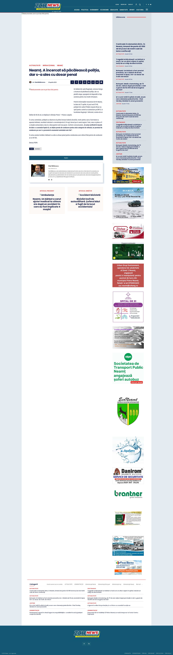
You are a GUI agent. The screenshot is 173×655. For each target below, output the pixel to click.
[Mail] (49, 179)
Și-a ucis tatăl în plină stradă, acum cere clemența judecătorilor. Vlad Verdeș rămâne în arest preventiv (131, 99)
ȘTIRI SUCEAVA (159, 653)
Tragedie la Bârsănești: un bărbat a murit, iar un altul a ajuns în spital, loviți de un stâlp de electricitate (130, 61)
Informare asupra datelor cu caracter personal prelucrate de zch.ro (86, 640)
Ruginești (37, 149)
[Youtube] (151, 5)
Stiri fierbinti (120, 66)
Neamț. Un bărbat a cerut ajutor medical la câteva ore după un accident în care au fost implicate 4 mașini (47, 204)
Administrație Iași (116, 584)
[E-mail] (93, 82)
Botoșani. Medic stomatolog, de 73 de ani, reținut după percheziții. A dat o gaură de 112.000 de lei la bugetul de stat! (131, 87)
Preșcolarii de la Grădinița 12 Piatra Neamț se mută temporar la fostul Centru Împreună (113, 613)
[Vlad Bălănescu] (30, 82)
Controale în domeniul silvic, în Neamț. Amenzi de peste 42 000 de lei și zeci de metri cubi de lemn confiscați (130, 47)
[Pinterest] (80, 82)
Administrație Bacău (90, 584)
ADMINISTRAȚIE (78, 584)
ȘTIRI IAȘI (144, 653)
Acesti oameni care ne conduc (55, 584)
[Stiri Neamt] (47, 6)
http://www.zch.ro (52, 168)
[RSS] (148, 5)
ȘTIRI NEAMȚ (151, 653)
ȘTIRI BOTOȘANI (136, 653)
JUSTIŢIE (118, 103)
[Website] (51, 179)
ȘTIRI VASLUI (168, 653)
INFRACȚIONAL (49, 65)
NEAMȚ (60, 65)
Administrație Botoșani (104, 584)
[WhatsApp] (84, 82)
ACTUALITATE (34, 65)
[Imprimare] (97, 82)
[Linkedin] (89, 82)
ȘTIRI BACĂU (128, 653)
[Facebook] (146, 5)
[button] (140, 4)
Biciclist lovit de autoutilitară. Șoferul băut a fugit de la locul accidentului (85, 203)
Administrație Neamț (128, 584)
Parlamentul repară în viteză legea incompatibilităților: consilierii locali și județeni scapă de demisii (56, 613)
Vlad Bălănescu (40, 82)
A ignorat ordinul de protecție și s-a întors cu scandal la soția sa (109, 605)
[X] (76, 82)
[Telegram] (101, 82)
